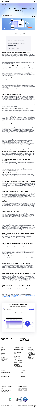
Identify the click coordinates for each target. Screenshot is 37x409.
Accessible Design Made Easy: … (6, 373)
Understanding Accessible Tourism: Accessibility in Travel (31, 350)
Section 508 (23, 373)
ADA (22, 377)
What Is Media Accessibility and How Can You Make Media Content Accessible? (31, 354)
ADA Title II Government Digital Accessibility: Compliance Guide (31, 357)
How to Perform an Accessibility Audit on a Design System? (16, 43)
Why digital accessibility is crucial (28, 295)
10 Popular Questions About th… (6, 376)
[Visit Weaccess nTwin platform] (28, 340)
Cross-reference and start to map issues (13, 46)
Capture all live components (12, 45)
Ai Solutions (3, 349)
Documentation (3, 350)
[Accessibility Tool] (35, 407)
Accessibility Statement (4, 361)
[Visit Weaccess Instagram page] (26, 340)
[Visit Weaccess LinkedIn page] (21, 340)
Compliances (3, 353)
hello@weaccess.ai (23, 338)
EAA (21, 375)
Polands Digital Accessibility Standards (16, 295)
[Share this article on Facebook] (32, 16)
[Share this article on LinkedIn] (34, 16)
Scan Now (31, 309)
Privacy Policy (19, 405)
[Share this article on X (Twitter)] (31, 16)
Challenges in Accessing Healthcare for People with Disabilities (32, 361)
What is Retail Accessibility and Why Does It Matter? (31, 364)
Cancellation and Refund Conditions (31, 405)
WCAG (22, 372)
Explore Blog (4, 4)
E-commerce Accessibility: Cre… (6, 375)
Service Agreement (24, 405)
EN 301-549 (23, 376)
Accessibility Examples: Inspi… (5, 372)
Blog (1, 354)
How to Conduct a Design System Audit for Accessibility (16, 40)
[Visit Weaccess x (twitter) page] (23, 340)
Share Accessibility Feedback (4, 360)
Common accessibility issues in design (13, 48)
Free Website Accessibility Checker (4, 358)
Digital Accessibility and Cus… (5, 377)
